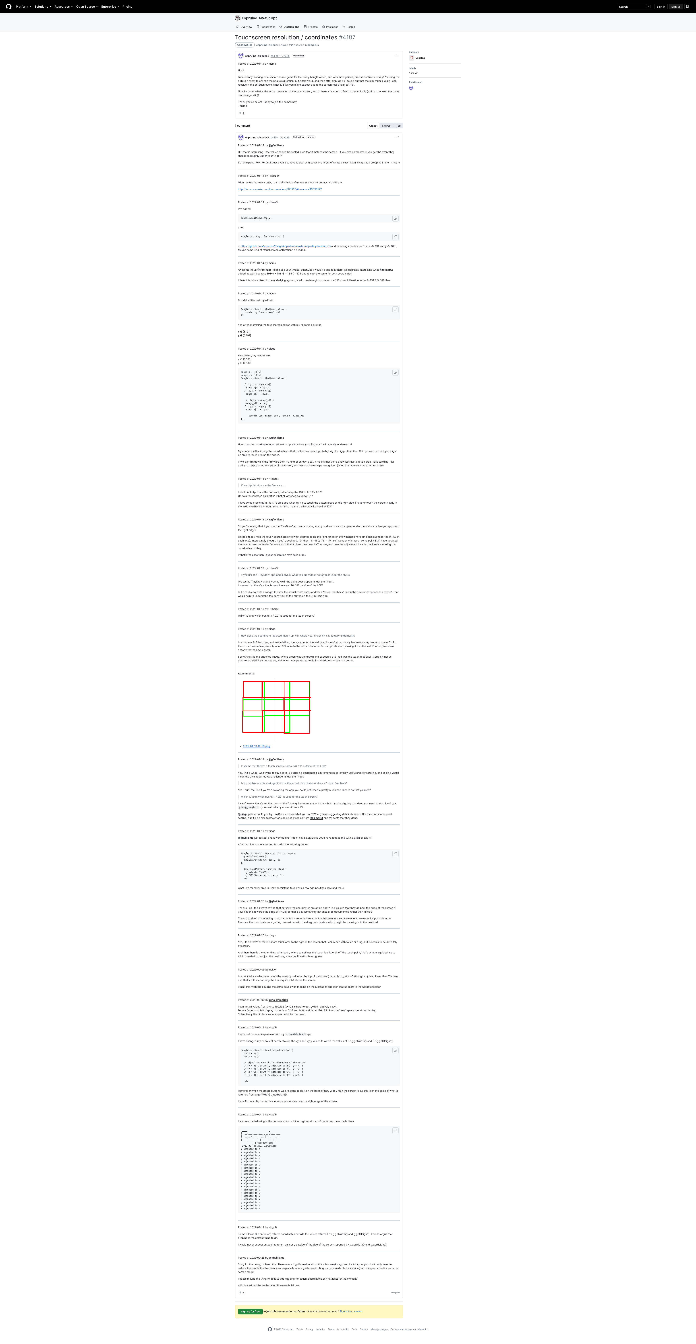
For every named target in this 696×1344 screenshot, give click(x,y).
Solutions (41, 6)
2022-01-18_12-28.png (256, 746)
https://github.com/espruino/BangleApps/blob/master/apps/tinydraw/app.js (286, 246)
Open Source (85, 6)
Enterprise (108, 6)
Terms (300, 1329)
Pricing (127, 6)
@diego (243, 814)
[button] (397, 55)
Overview (246, 26)
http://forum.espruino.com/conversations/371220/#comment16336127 (280, 189)
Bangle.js (313, 44)
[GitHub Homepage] (270, 1329)
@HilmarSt (386, 269)
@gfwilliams (276, 145)
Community (343, 1329)
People (351, 26)
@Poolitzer (264, 269)
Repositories (268, 26)
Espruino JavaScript (259, 18)
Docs (354, 1329)
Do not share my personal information (409, 1329)
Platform (22, 6)
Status (331, 1329)
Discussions (291, 26)
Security (320, 1329)
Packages (332, 26)
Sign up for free (250, 1311)
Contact (364, 1329)
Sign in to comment (350, 1311)
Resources (62, 6)
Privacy (309, 1329)
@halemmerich (278, 999)
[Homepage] (9, 6)
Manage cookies (379, 1329)
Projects (313, 26)
